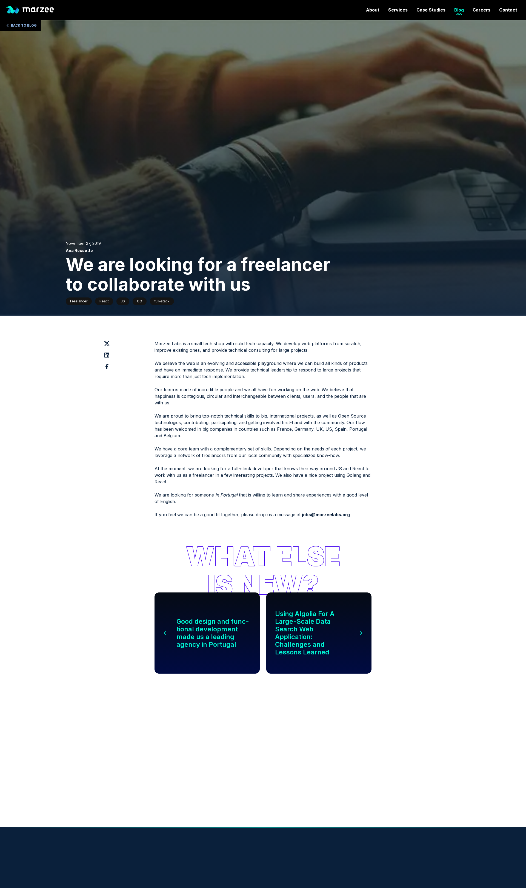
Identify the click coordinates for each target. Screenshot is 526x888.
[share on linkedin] (107, 355)
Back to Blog (24, 25)
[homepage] (29, 10)
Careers (481, 10)
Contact (508, 10)
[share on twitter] (107, 343)
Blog (459, 10)
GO (139, 301)
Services (398, 10)
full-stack (162, 301)
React (104, 301)
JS (123, 301)
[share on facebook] (107, 366)
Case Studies (430, 10)
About (372, 10)
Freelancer (78, 301)
